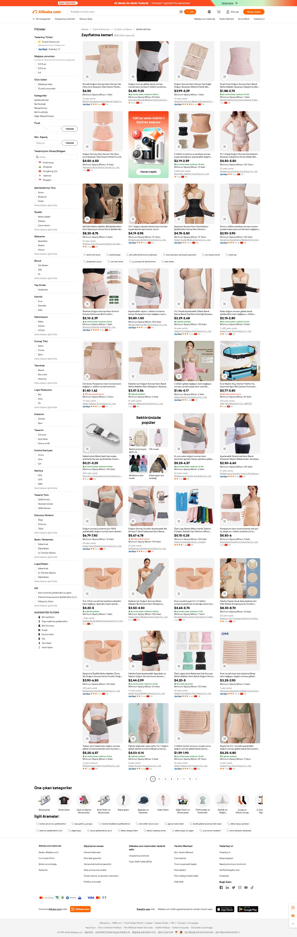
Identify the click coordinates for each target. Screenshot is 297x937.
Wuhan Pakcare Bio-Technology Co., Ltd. (147, 324)
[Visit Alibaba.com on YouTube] (246, 887)
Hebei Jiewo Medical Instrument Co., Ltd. (148, 617)
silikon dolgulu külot (129, 831)
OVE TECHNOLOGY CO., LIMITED (236, 403)
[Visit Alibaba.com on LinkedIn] (227, 887)
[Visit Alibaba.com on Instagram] (240, 887)
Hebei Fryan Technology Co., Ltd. (235, 331)
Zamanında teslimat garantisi (97, 864)
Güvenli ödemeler (92, 852)
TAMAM (69, 129)
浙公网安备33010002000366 (199, 932)
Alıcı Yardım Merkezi (183, 852)
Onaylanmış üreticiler (139, 855)
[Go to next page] (196, 779)
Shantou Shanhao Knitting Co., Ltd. (99, 327)
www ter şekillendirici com (50, 831)
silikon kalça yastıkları (239, 824)
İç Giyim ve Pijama (123, 29)
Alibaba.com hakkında (50, 846)
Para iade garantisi (92, 858)
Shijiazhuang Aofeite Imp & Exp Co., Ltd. (239, 171)
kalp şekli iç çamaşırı (84, 824)
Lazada (148, 923)
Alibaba (84, 29)
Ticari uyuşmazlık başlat (185, 864)
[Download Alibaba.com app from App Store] (225, 909)
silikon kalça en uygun (184, 831)
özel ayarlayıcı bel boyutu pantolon (181, 255)
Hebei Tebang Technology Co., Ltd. (99, 403)
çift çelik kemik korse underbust (143, 255)
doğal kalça (76, 831)
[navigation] (56, 404)
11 (190, 779)
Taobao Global (161, 923)
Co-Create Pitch (46, 858)
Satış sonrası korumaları (95, 870)
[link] (293, 908)
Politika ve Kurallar (92, 881)
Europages (193, 923)
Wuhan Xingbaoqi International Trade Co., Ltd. (103, 101)
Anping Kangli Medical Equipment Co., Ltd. (103, 621)
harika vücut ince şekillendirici (52, 824)
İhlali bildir (179, 881)
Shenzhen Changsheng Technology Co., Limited (103, 476)
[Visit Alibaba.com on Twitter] (233, 887)
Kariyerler (43, 870)
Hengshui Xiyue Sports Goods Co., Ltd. (101, 167)
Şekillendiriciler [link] (143, 29)
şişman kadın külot (176, 824)
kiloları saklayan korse (156, 831)
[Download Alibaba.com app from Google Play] (247, 909)
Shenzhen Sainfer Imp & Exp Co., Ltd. (191, 174)
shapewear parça (94, 262)
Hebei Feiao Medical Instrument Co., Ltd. (102, 546)
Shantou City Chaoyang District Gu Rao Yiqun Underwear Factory (103, 244)
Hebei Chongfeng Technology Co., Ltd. (192, 331)
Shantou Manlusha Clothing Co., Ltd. (145, 403)
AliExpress (104, 923)
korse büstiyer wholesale (240, 831)
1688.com (116, 923)
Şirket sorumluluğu (48, 864)
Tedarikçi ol (224, 852)
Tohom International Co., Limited (189, 542)
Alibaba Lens (55, 909)
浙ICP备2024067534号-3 (227, 932)
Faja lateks (169, 262)
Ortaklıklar (224, 876)
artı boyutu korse (212, 255)
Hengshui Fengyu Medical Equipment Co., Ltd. (194, 101)
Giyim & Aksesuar (101, 29)
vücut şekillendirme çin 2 (101, 831)
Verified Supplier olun (229, 870)
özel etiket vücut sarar (149, 824)
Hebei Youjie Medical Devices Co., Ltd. (192, 240)
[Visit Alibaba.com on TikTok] (252, 887)
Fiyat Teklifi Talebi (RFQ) (140, 861)
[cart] (219, 12)
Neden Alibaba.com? (48, 852)
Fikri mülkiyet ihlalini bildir (186, 876)
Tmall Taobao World (133, 923)
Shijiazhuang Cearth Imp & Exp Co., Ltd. (192, 476)
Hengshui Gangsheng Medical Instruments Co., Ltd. (240, 240)
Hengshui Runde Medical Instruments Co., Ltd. (148, 100)
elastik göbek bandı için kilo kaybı (207, 824)
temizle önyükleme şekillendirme (116, 824)
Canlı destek (180, 858)
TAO (173, 923)
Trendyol (181, 923)
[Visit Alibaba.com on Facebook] (221, 887)
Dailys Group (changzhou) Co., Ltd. (190, 397)
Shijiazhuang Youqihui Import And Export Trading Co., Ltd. (240, 473)
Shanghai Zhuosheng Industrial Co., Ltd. (239, 542)
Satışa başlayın (226, 858)
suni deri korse (117, 262)
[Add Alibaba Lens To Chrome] (80, 909)
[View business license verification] (176, 932)
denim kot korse (93, 255)
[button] (181, 12)
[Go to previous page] (146, 779)
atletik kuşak (114, 255)
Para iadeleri (180, 870)
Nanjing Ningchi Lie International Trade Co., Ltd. (240, 100)
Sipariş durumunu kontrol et (232, 864)
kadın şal (233, 255)
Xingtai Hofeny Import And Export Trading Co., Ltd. (194, 617)
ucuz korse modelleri (212, 831)
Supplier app (143, 909)
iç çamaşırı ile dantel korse (144, 262)
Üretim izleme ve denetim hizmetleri (101, 876)
